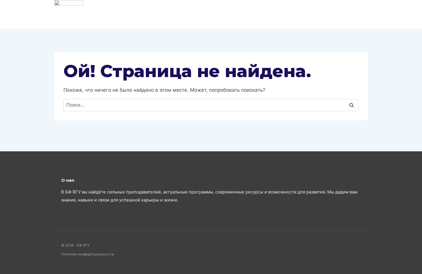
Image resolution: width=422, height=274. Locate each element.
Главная (160, 14)
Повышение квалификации (345, 14)
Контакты (191, 14)
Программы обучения (239, 14)
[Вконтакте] (133, 14)
